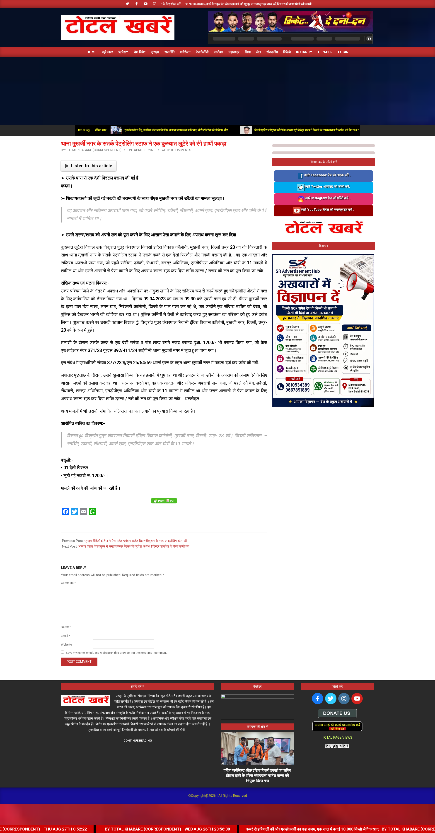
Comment (68, 582)
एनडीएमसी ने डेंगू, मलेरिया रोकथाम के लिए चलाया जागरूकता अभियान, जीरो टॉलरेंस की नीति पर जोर (152, 130)
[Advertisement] (217, 90)
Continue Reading (137, 740)
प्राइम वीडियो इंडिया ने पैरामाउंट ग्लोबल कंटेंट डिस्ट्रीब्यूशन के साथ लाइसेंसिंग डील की (136, 541)
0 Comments (181, 150)
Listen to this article (91, 165)
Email (65, 635)
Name (66, 626)
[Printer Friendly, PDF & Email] (164, 501)
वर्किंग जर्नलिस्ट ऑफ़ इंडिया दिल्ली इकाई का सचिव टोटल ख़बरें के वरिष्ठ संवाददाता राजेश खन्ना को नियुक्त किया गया (257, 775)
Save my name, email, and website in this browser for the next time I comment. (116, 652)
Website (66, 644)
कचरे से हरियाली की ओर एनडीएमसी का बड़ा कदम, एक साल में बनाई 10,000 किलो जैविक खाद (265, 829)
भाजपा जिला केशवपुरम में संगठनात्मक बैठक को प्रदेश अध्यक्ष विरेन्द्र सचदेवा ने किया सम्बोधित (133, 546)
